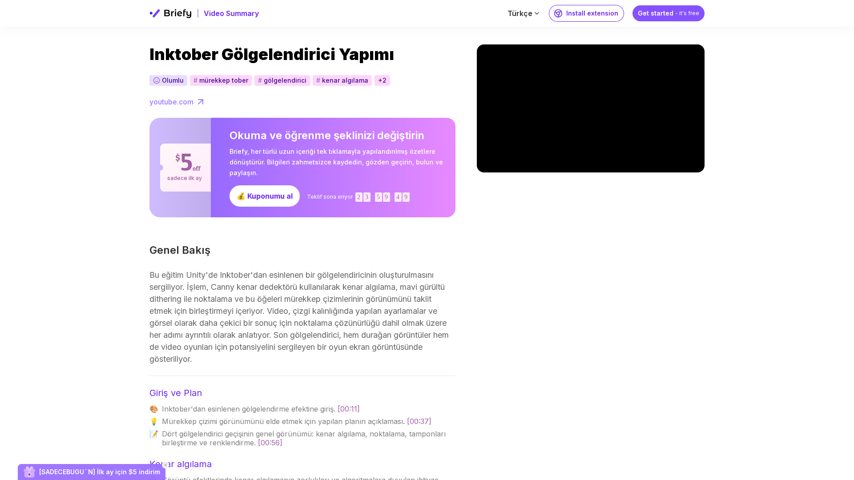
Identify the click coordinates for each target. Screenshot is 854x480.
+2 (382, 80)
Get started (668, 13)
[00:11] (349, 408)
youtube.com (171, 101)
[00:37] (419, 421)
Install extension (592, 13)
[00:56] (270, 442)
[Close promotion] (165, 464)
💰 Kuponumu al (265, 196)
